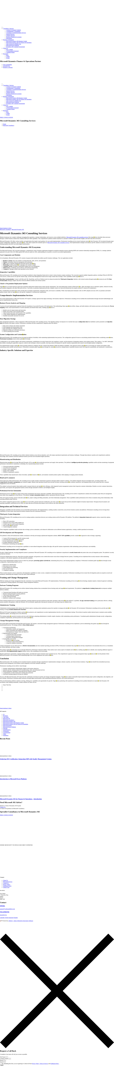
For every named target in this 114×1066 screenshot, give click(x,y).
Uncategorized (6, 732)
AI (3, 714)
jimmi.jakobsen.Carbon (5, 228)
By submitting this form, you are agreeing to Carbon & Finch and (30, 1063)
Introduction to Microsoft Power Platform (13, 779)
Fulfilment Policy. (54, 1063)
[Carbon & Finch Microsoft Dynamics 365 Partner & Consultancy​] (12, 81)
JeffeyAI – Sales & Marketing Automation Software (21, 920)
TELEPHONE (4, 912)
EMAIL (2, 906)
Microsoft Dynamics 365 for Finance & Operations (15, 724)
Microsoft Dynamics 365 (18, 229)
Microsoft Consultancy (8, 125)
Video (4, 734)
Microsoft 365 (6, 718)
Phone (1, 1060)
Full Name (3, 1057)
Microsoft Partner (7, 725)
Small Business (7, 729)
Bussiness (5, 715)
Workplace (5, 735)
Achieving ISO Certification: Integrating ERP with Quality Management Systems (26, 759)
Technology (6, 731)
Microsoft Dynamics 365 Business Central (13, 722)
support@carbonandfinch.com (7, 909)
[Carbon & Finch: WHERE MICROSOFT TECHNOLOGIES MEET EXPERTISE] (27, 842)
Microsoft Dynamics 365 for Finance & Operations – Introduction (21, 799)
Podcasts (5, 728)
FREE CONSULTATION (6, 815)
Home (4, 124)
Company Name (4, 1058)
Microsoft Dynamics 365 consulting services (77, 237)
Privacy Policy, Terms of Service (40, 1063)
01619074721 (3, 915)
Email (1, 1062)
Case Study (6, 717)
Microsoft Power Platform (9, 727)
